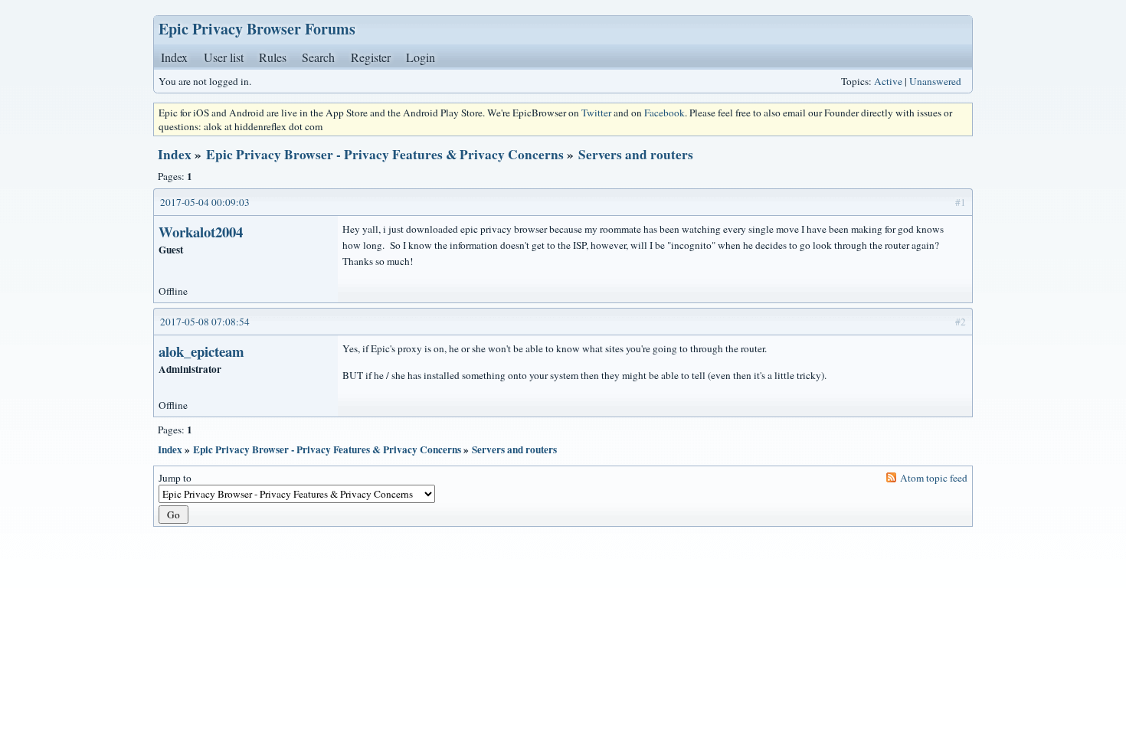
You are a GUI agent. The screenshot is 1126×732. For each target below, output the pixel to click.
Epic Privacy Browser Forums (257, 29)
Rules (272, 57)
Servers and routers (635, 154)
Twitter (596, 112)
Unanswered (935, 81)
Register (371, 57)
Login (420, 57)
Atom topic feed (933, 478)
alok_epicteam (201, 351)
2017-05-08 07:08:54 (205, 321)
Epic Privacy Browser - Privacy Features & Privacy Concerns (385, 154)
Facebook (664, 112)
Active (888, 81)
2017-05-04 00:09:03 (205, 202)
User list (224, 57)
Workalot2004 (201, 231)
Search (318, 57)
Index (174, 57)
